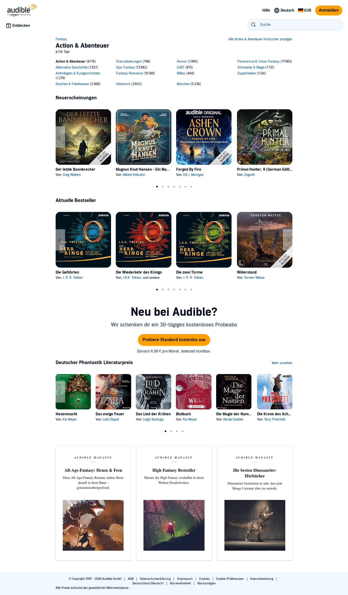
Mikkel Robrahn (134, 175)
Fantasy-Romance (129, 73)
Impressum (185, 579)
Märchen (183, 84)
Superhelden (246, 73)
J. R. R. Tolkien (73, 278)
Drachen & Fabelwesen (72, 84)
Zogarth (249, 175)
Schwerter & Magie (251, 67)
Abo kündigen (206, 583)
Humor (182, 62)
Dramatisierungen (129, 62)
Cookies (204, 579)
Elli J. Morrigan (193, 175)
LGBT (180, 67)
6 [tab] (185, 186)
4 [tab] (174, 186)
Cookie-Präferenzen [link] (230, 579)
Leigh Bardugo (153, 419)
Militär (181, 73)
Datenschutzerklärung (155, 579)
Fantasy (61, 39)
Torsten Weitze (254, 278)
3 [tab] (168, 186)
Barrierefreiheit (181, 583)
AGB (131, 579)
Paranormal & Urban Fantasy (258, 62)
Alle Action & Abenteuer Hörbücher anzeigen (260, 39)
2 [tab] (162, 186)
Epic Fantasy (125, 67)
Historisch (123, 84)
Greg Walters (72, 175)
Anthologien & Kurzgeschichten (78, 73)
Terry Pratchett (274, 419)
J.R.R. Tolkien (132, 278)
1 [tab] (157, 186)
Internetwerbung (262, 579)
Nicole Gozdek (233, 419)
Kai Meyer (70, 419)
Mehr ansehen (282, 363)
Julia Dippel (111, 419)
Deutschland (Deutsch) (148, 583)
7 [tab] (191, 186)
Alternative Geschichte (72, 67)
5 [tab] (179, 186)
